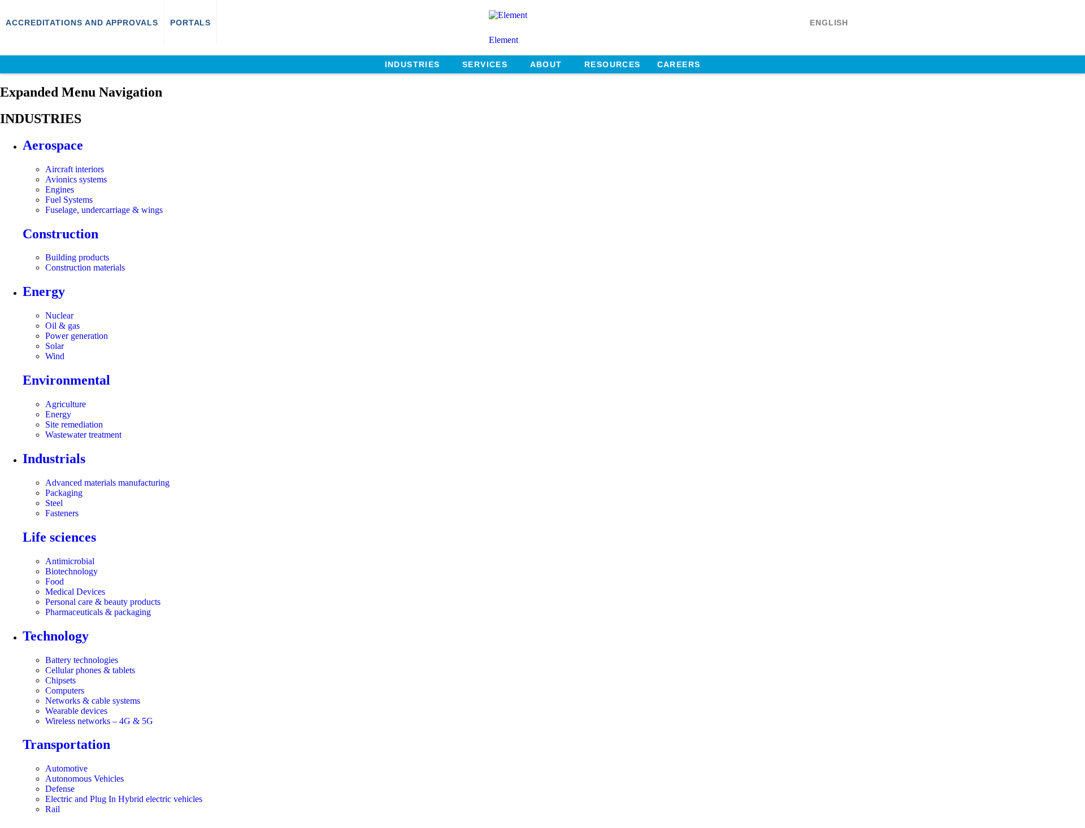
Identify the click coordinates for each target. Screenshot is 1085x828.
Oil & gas (62, 325)
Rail (52, 809)
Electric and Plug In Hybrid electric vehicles (123, 799)
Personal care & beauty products (102, 602)
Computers (64, 690)
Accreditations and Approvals (82, 22)
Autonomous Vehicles (84, 778)
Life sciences (59, 537)
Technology (56, 636)
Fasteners (62, 513)
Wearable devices (76, 711)
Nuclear (59, 315)
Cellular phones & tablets (90, 670)
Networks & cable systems (92, 700)
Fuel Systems (69, 199)
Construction (60, 233)
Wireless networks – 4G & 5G (99, 721)
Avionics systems (76, 179)
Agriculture (65, 404)
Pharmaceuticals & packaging (98, 612)
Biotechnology (71, 571)
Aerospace (53, 145)
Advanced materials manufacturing (107, 482)
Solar (54, 346)
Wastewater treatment (83, 434)
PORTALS (190, 22)
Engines (59, 189)
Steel (54, 503)
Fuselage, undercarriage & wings (104, 210)
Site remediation (74, 424)
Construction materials (85, 267)
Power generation (76, 336)
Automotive (66, 768)
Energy (44, 291)
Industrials (54, 458)
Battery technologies (81, 660)
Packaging (64, 493)
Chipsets (60, 680)
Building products (77, 257)
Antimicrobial (69, 561)
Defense (60, 789)
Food (54, 581)
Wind (54, 356)
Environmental (66, 380)
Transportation (66, 744)
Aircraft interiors (74, 169)
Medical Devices (75, 591)
